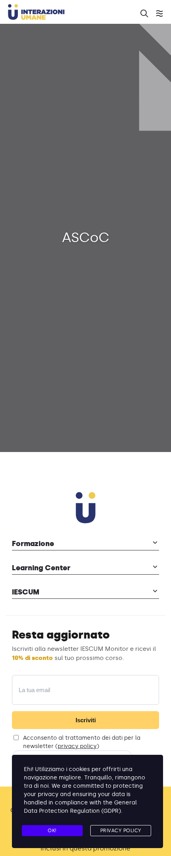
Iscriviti (86, 720)
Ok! (52, 830)
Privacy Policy (121, 830)
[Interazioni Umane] (69, 13)
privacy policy (77, 746)
